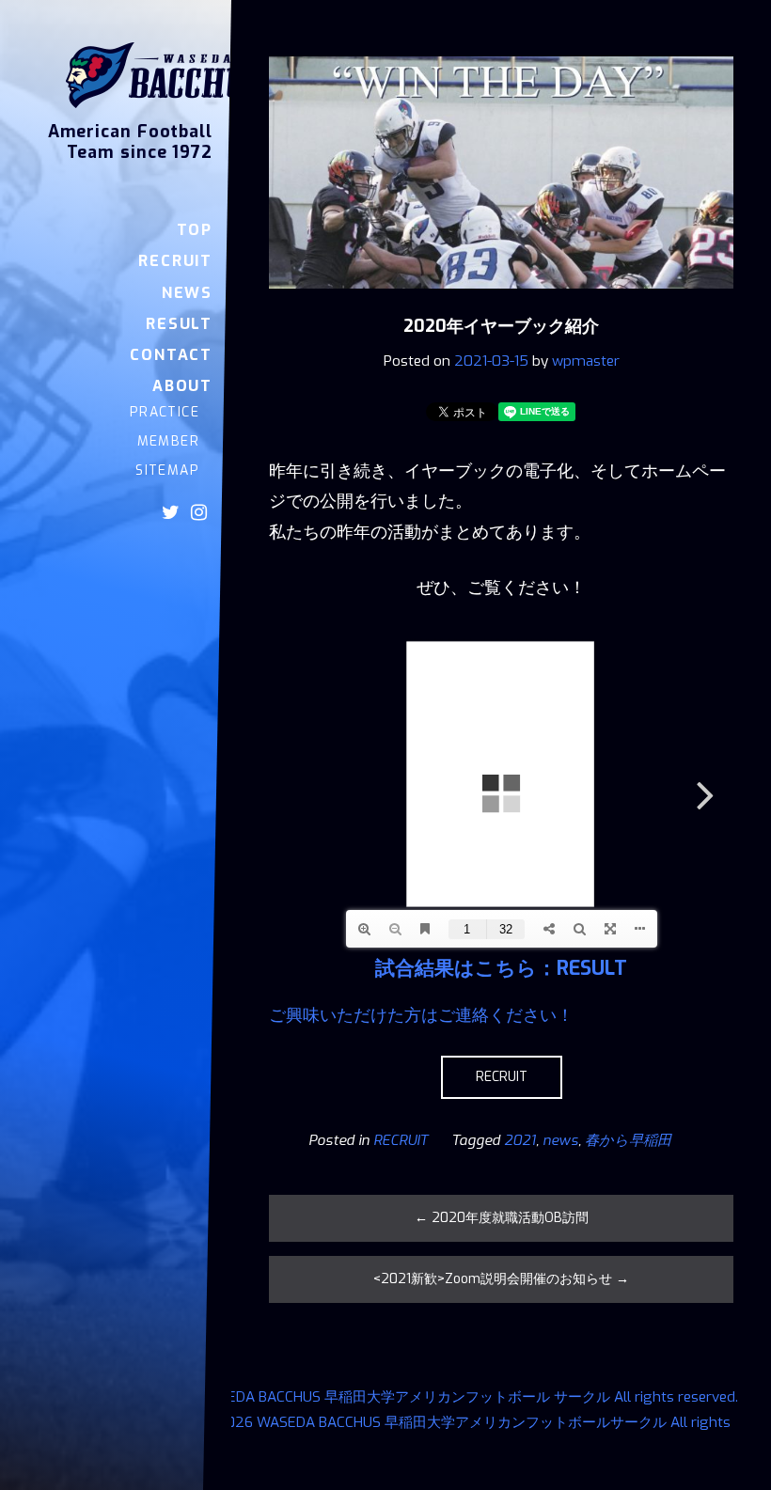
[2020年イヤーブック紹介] (501, 301)
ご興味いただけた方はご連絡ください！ (421, 1015)
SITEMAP (167, 470)
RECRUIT (501, 1077)
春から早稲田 (628, 1140)
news (560, 1140)
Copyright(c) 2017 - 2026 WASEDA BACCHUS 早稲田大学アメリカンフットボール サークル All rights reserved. (383, 1397)
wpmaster (586, 361)
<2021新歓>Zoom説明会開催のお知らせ (501, 1279)
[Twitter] (170, 512)
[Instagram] (198, 512)
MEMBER (168, 441)
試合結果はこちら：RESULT (501, 968)
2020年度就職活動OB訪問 (502, 1218)
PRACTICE (164, 412)
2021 (520, 1140)
